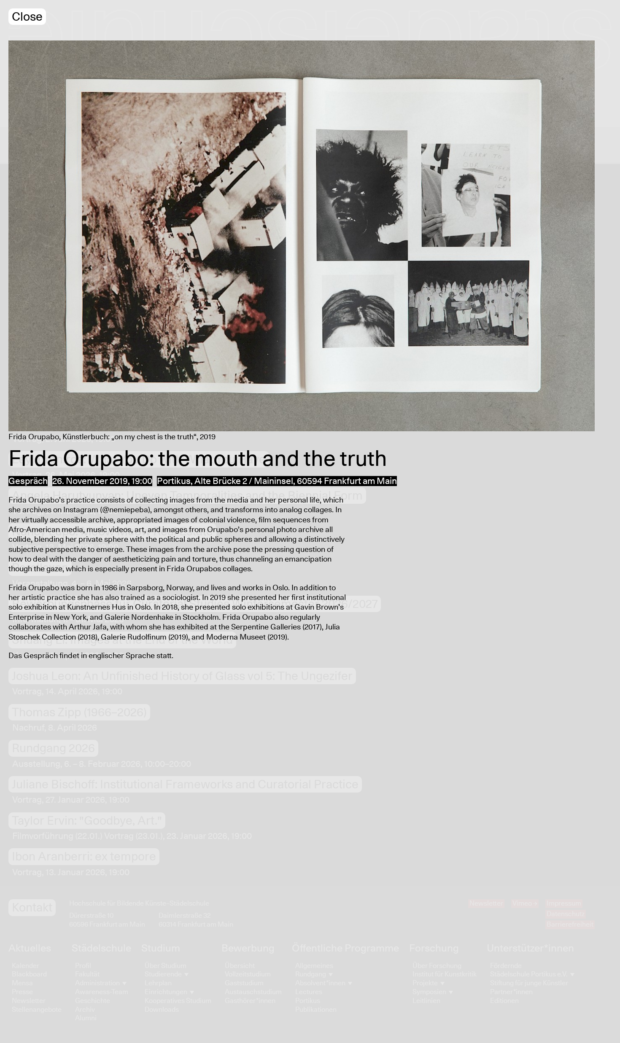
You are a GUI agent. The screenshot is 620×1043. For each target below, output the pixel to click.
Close (27, 17)
